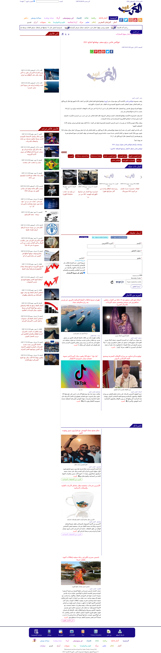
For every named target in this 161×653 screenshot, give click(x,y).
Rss (83, 635)
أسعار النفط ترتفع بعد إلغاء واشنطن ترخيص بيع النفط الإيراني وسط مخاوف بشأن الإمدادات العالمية (31, 308)
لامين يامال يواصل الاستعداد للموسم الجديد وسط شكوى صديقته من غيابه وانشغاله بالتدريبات (31, 139)
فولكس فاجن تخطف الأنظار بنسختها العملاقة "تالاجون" (126, 149)
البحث (61, 1)
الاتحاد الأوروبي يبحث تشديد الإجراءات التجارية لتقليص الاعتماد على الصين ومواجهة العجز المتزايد (32, 347)
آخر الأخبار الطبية (67, 620)
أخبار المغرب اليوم (135, 156)
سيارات (138, 34)
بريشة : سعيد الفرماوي (31, 214)
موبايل (49, 635)
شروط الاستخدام (80, 260)
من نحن (109, 635)
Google (22, 1)
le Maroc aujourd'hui (82, 156)
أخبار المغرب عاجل (110, 156)
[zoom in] (63, 34)
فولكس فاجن (129, 101)
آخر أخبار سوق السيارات (124, 34)
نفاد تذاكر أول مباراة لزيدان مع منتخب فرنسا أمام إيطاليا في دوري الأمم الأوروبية (32, 152)
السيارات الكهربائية (128, 160)
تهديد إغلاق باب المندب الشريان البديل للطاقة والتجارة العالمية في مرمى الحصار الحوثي (32, 334)
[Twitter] (100, 238)
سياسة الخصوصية (36, 635)
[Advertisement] (69, 10)
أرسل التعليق (136, 286)
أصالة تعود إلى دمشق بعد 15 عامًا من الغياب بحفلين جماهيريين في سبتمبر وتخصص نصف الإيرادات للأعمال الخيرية (122, 302)
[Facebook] (119, 238)
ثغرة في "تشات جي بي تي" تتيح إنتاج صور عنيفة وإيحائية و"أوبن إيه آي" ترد (32, 204)
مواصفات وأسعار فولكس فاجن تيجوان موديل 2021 (127, 144)
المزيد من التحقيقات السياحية (71, 479)
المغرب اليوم (29, 1)
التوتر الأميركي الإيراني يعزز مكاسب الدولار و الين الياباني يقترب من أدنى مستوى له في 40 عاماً (31, 243)
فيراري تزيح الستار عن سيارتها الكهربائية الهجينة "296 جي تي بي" (88, 194)
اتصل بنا (60, 635)
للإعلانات (72, 635)
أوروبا (106, 101)
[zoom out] (68, 34)
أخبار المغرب (122, 156)
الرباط (139, 160)
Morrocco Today (96, 156)
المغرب (70, 156)
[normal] (65, 34)
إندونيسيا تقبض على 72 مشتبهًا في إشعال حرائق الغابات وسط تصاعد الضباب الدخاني (43, 27)
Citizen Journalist (96, 635)
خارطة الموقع (120, 635)
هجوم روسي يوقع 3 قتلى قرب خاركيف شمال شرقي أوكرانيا (97, 27)
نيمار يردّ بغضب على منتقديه (32, 162)
